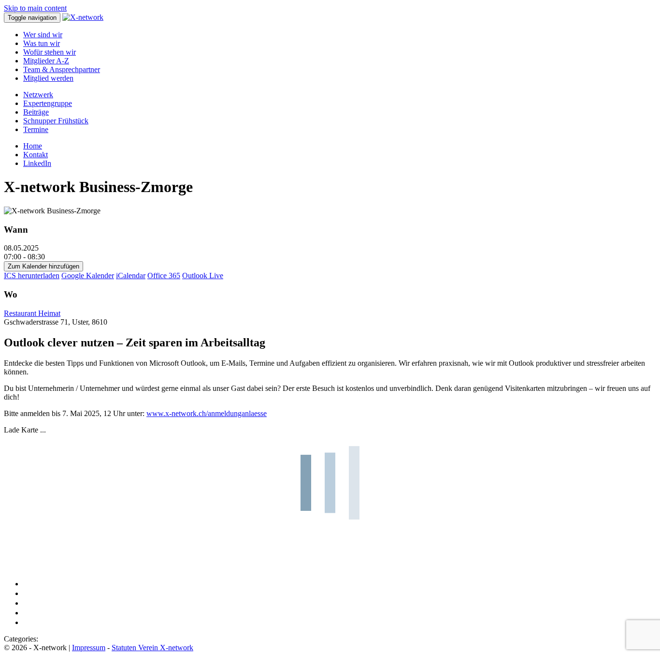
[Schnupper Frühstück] (27, 613)
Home (32, 146)
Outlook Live (202, 275)
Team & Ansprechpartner (61, 69)
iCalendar (130, 275)
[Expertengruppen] (27, 593)
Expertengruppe (47, 103)
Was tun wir (41, 43)
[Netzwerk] (27, 584)
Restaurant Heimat (32, 313)
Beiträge (36, 112)
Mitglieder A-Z (46, 61)
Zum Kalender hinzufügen (43, 266)
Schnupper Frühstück (55, 121)
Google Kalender (87, 275)
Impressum (88, 647)
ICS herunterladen (31, 275)
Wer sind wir (42, 34)
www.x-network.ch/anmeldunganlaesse (206, 413)
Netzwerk (38, 94)
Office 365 (163, 275)
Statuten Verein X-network (152, 647)
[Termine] (27, 622)
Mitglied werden (48, 78)
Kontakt (35, 154)
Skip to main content (35, 8)
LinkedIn (37, 163)
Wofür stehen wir (49, 52)
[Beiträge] (27, 603)
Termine (35, 129)
